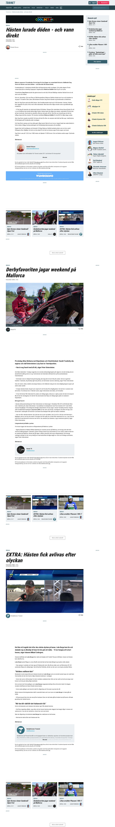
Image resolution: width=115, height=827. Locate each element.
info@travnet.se (30, 450)
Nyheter (39, 8)
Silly (47, 8)
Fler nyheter (97, 61)
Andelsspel (17, 8)
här (49, 168)
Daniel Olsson (31, 146)
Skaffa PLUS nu (101, 821)
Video (52, 8)
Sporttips (26, 8)
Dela (82, 46)
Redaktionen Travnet (33, 729)
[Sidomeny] (61, 7)
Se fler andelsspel (97, 132)
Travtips (9, 8)
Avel (57, 8)
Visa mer (44, 157)
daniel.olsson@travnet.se (33, 148)
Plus (33, 8)
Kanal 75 (29, 448)
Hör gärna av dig (38, 162)
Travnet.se (8, 12)
